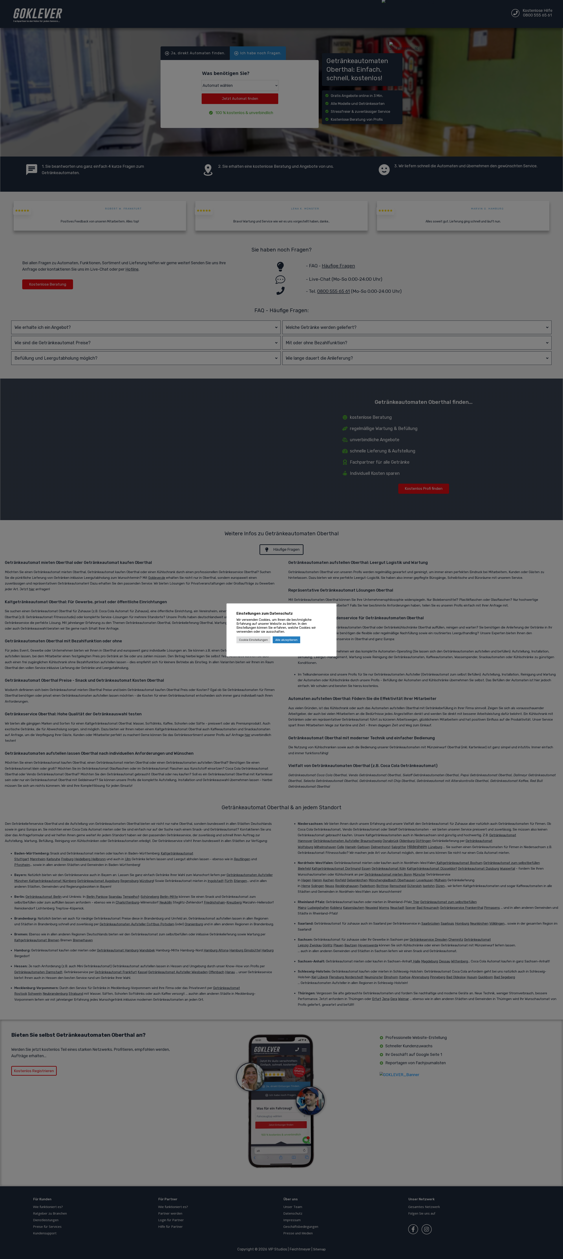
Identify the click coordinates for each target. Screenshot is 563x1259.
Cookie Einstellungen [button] (253, 639)
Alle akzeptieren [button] (286, 639)
